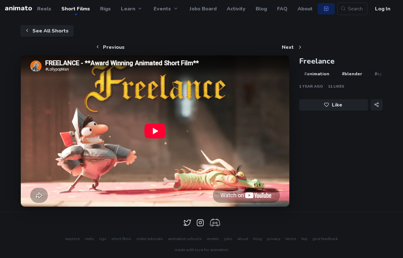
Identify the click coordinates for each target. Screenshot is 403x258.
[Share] (377, 105)
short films (121, 239)
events (213, 239)
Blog (261, 8)
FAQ (282, 8)
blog (257, 239)
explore (72, 239)
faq (304, 239)
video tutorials (149, 239)
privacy (274, 239)
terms (291, 239)
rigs (102, 239)
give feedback (325, 239)
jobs (228, 239)
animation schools (185, 239)
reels (89, 239)
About (305, 8)
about (242, 239)
